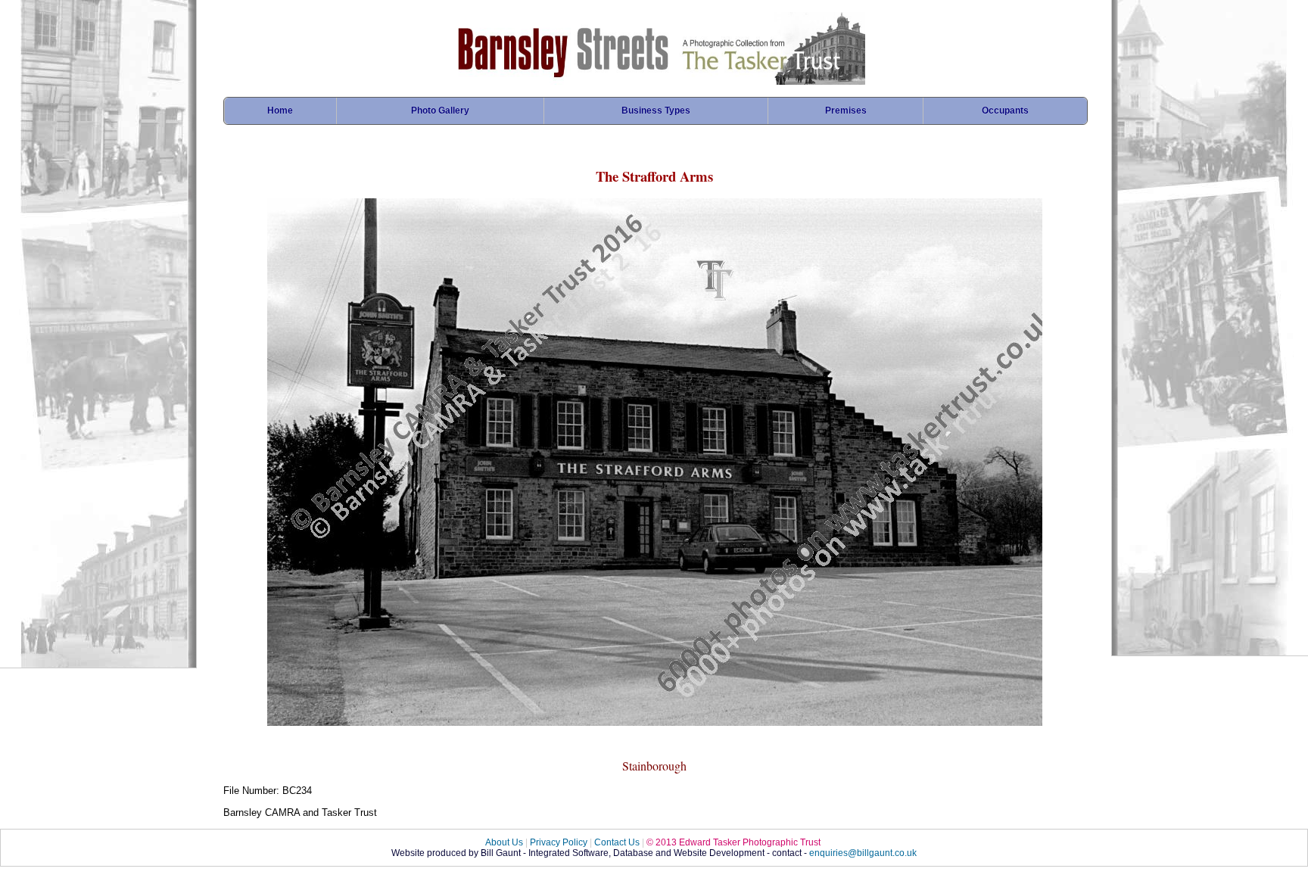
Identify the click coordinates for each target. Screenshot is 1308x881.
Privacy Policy (558, 842)
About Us (504, 842)
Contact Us (617, 842)
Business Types (655, 110)
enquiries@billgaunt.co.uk (863, 853)
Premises (846, 110)
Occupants (1005, 110)
